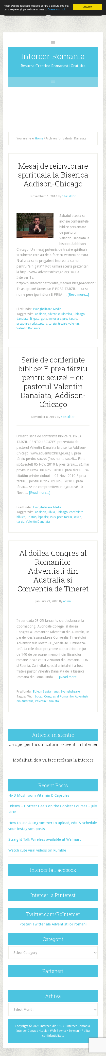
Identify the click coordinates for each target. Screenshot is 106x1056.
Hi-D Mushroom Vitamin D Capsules (38, 795)
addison (40, 314)
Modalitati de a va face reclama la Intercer (53, 760)
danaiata (23, 318)
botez (39, 696)
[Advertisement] (58, 107)
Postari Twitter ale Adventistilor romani (53, 924)
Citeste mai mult (57, 9)
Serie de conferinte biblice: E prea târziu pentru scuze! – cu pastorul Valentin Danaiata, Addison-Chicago (53, 382)
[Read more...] (78, 294)
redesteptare (38, 323)
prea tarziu (69, 318)
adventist (54, 314)
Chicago (79, 314)
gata (44, 318)
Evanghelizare (42, 309)
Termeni (74, 1031)
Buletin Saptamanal (46, 691)
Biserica (66, 314)
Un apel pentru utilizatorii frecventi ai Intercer (53, 744)
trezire (62, 323)
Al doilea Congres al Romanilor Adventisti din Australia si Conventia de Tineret (53, 570)
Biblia (51, 512)
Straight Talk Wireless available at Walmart (44, 839)
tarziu (53, 323)
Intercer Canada (27, 1031)
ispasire (43, 517)
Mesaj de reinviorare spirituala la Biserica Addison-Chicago (53, 174)
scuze (77, 517)
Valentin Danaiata (28, 328)
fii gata (34, 318)
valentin (73, 323)
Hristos (31, 517)
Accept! (87, 7)
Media (57, 309)
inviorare (55, 318)
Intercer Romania (53, 56)
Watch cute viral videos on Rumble (37, 850)
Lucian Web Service (53, 1031)
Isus (53, 517)
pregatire (23, 323)
